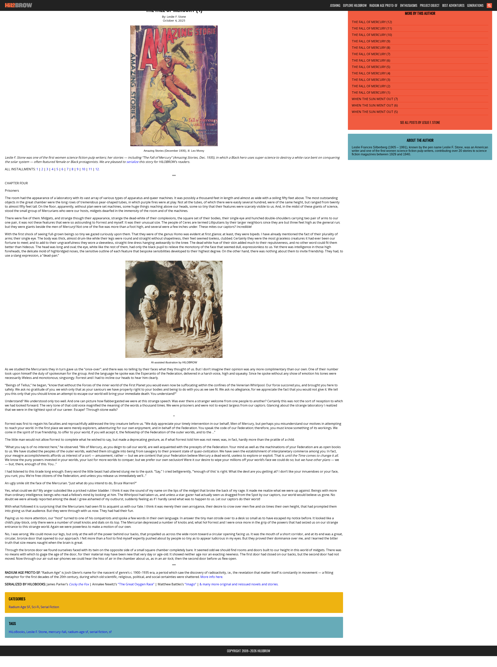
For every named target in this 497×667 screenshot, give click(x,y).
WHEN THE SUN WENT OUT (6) (375, 105)
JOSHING (335, 5)
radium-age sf (78, 632)
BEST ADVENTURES (453, 5)
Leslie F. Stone (36, 632)
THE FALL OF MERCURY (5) (371, 67)
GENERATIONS (475, 5)
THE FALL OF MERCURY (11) (372, 28)
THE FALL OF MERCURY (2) (371, 86)
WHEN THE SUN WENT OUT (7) (375, 99)
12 (97, 169)
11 (90, 169)
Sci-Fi (35, 607)
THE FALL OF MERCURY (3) (371, 80)
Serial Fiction (50, 607)
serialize (132, 162)
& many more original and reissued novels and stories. (239, 584)
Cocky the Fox (79, 584)
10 (83, 169)
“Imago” (190, 584)
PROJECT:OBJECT (430, 5)
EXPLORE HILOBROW (355, 5)
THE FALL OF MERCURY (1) (371, 92)
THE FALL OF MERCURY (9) (371, 41)
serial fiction (98, 632)
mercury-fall (57, 632)
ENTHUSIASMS (408, 5)
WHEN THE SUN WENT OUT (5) (375, 112)
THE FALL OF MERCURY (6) (371, 60)
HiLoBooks (17, 632)
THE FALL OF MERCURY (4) (371, 73)
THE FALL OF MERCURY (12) (372, 22)
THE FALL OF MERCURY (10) (372, 35)
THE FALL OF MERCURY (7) (371, 54)
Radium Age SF (19, 607)
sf (110, 632)
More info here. (211, 577)
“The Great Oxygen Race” (136, 584)
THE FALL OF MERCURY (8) (371, 47)
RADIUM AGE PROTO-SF (383, 5)
